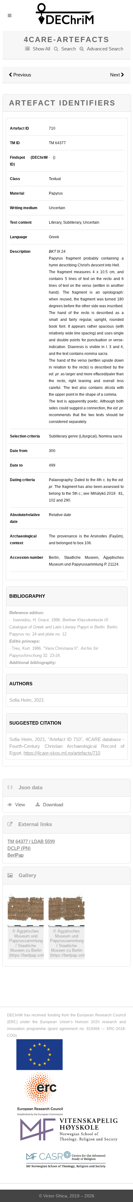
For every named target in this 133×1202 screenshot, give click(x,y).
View (20, 804)
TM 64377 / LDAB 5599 (31, 841)
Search (68, 48)
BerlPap (15, 855)
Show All (41, 48)
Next (115, 74)
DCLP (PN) (19, 848)
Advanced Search (105, 48)
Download (53, 804)
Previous (21, 74)
